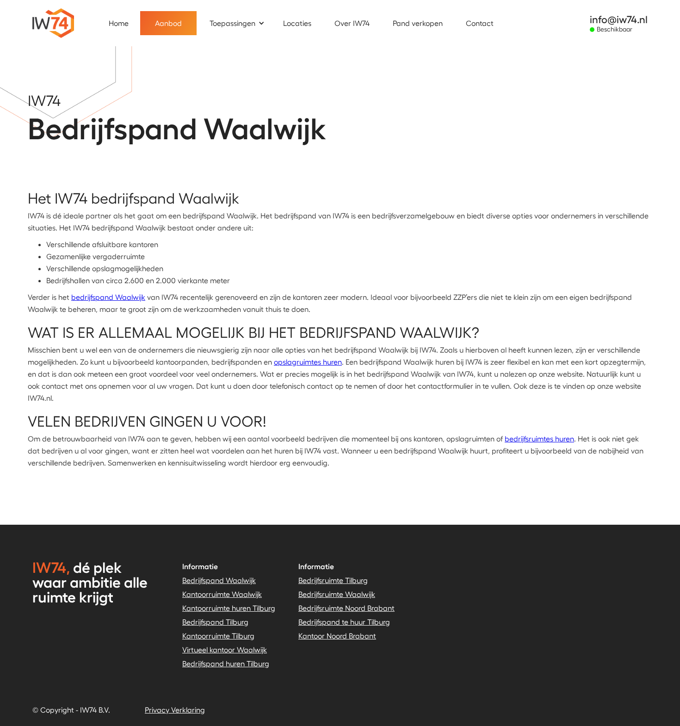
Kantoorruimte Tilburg (218, 635)
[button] (242, 23)
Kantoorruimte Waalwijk (222, 593)
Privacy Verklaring (175, 709)
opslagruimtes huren (308, 361)
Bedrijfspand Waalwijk (219, 580)
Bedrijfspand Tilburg (215, 621)
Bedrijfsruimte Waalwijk (336, 593)
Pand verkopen (418, 23)
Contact (480, 23)
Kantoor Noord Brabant (337, 635)
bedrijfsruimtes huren (539, 438)
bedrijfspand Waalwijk (108, 296)
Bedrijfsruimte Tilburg (333, 580)
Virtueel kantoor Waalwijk (224, 649)
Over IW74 (352, 23)
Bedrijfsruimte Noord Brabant (346, 607)
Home (119, 23)
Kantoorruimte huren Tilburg (228, 607)
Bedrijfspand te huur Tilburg (344, 621)
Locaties (297, 23)
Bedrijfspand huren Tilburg (225, 663)
